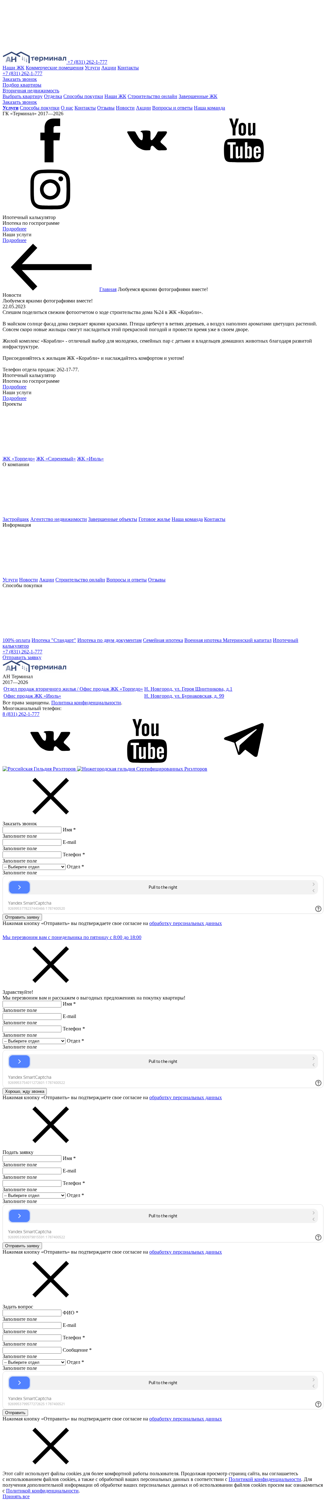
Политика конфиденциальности (86, 702)
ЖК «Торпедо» (19, 458)
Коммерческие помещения (54, 67)
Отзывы (106, 107)
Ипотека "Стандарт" (54, 640)
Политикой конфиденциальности (265, 1479)
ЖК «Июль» (90, 458)
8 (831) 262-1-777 (21, 714)
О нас (67, 107)
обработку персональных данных (185, 923)
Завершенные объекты (112, 519)
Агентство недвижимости (58, 519)
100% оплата (16, 640)
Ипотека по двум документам (109, 640)
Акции (108, 67)
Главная (108, 289)
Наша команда (209, 107)
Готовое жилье (154, 519)
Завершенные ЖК (198, 96)
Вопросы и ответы (172, 107)
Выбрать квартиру (23, 96)
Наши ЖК (14, 67)
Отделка (53, 96)
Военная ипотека (203, 640)
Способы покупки (83, 96)
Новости (125, 107)
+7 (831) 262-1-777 (87, 62)
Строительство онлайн (152, 96)
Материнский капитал (247, 640)
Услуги (92, 67)
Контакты (128, 67)
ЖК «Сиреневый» (56, 458)
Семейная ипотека (163, 640)
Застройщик (16, 519)
